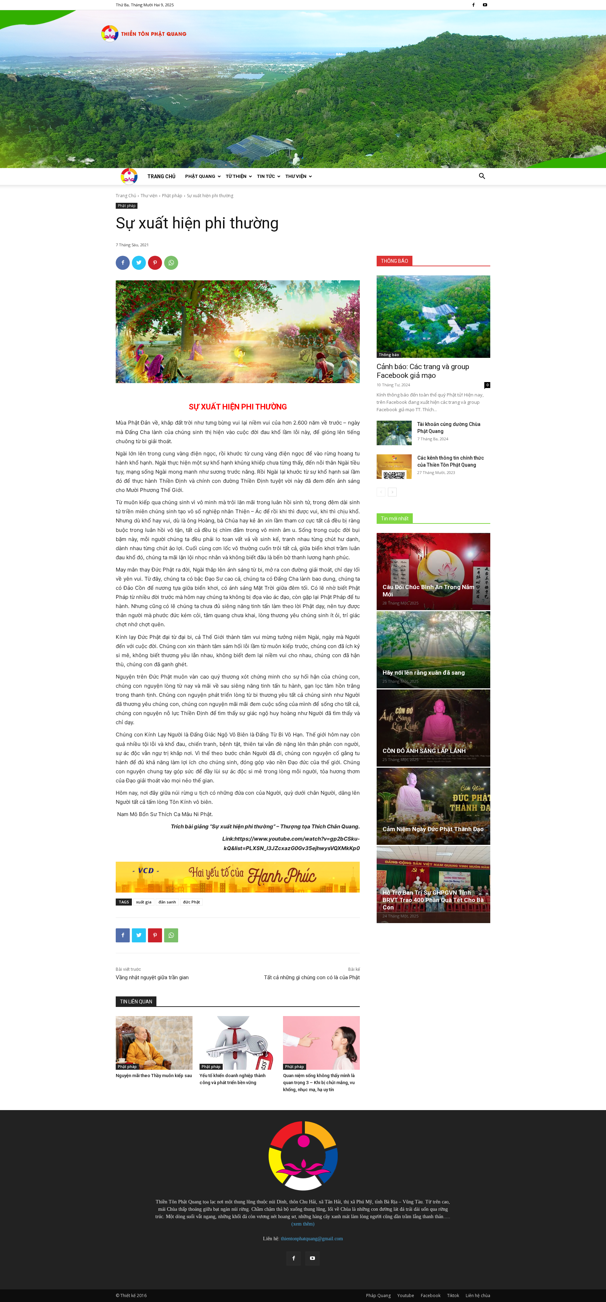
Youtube (405, 1295)
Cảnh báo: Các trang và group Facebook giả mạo (423, 371)
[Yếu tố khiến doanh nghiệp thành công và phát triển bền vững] (238, 1043)
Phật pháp (172, 196)
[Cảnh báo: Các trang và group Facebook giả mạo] (433, 316)
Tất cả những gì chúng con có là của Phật (312, 977)
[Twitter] (139, 263)
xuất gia (144, 901)
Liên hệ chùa (478, 1295)
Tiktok (453, 1295)
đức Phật (191, 901)
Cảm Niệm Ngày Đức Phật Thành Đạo (433, 829)
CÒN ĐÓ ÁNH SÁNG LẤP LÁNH (424, 750)
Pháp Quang (378, 1295)
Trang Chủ (126, 196)
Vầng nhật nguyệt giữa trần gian (152, 977)
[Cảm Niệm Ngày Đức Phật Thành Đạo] (433, 806)
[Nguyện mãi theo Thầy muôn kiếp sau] (154, 1043)
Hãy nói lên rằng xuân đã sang (424, 672)
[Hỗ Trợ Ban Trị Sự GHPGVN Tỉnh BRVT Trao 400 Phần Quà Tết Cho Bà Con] (433, 884)
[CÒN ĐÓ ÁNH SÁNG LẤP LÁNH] (433, 728)
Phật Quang (200, 176)
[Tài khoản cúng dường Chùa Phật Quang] (394, 433)
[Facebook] (473, 5)
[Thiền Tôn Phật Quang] (303, 89)
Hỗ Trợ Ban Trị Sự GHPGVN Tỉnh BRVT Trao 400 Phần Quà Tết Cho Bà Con (433, 900)
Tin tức (266, 176)
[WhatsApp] (171, 263)
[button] (481, 177)
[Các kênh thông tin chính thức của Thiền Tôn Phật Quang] (394, 466)
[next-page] (392, 492)
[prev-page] (381, 492)
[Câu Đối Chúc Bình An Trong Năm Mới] (433, 571)
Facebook (430, 1295)
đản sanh (167, 901)
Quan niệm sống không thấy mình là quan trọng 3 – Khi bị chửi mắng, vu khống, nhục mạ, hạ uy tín (319, 1082)
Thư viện (296, 176)
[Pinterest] (155, 263)
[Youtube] (485, 5)
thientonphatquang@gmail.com (312, 1238)
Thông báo (389, 354)
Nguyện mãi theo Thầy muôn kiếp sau (154, 1075)
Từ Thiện (236, 176)
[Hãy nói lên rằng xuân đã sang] (433, 649)
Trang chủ (161, 176)
